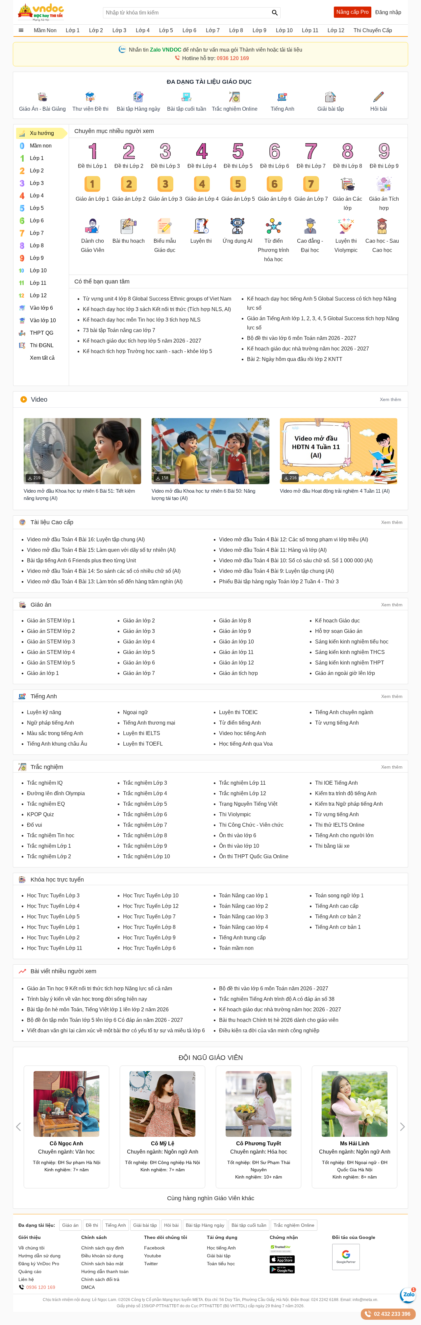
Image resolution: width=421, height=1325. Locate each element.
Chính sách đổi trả (100, 1279)
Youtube (152, 1255)
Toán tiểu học (221, 1263)
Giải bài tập (219, 1255)
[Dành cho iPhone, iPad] (282, 1261)
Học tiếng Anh (221, 1247)
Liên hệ (26, 1279)
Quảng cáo (29, 1271)
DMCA (88, 1287)
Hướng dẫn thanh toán (105, 1271)
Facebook (154, 1247)
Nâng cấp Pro (352, 12)
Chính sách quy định (102, 1247)
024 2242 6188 (324, 1299)
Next (402, 1126)
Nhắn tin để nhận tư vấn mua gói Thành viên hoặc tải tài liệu (215, 50)
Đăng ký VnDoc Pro (38, 1263)
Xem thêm (390, 399)
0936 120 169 (40, 1287)
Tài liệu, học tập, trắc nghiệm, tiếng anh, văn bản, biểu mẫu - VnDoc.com (57, 12)
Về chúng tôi (31, 1247)
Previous (21, 1126)
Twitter (151, 1263)
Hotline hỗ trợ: (215, 58)
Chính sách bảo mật (102, 1263)
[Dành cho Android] (282, 1271)
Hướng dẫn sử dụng (39, 1255)
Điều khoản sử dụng (102, 1255)
